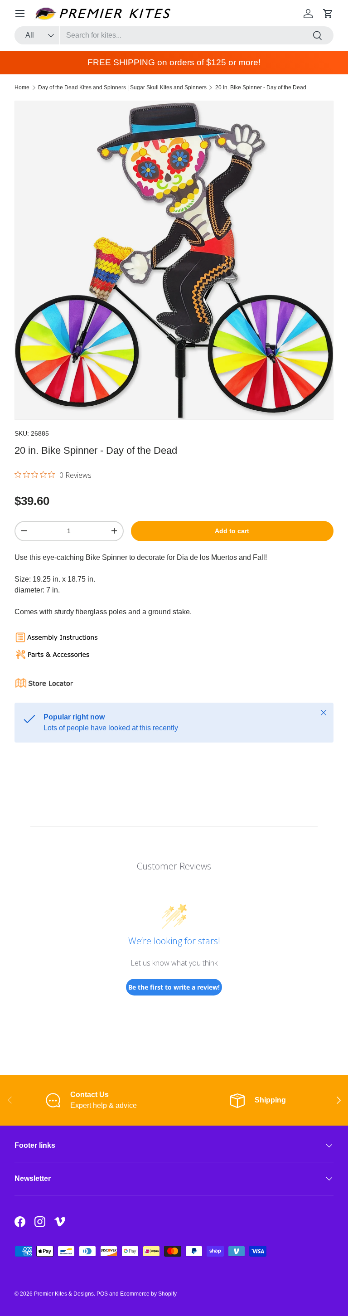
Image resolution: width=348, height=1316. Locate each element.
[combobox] (174, 35)
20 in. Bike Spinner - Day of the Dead (260, 87)
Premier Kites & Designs (64, 1294)
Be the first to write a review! (174, 987)
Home (21, 87)
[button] (328, 14)
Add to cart (232, 530)
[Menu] (20, 14)
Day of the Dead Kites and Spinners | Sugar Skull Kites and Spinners (122, 87)
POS (102, 1294)
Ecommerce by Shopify (148, 1294)
